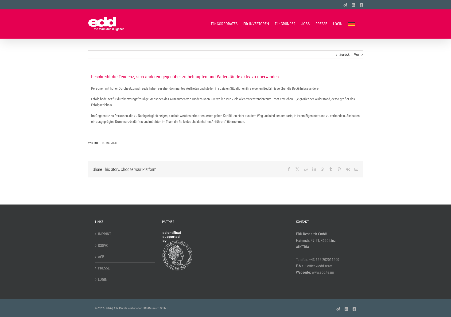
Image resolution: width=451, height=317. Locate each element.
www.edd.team (323, 272)
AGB (101, 257)
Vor (356, 54)
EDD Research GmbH (155, 308)
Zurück (344, 54)
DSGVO (103, 245)
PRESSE (104, 268)
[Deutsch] (352, 23)
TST (95, 143)
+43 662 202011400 (324, 259)
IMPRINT (104, 234)
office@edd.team (320, 266)
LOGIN (102, 279)
